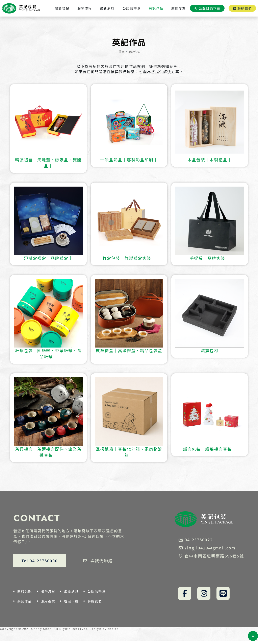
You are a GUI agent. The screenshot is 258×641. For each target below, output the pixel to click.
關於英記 (24, 591)
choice (113, 629)
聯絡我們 (94, 601)
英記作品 (24, 601)
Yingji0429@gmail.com (211, 548)
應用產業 (48, 601)
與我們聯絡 (102, 561)
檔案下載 (71, 601)
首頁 (121, 52)
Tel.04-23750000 (39, 561)
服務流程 (48, 591)
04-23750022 (199, 540)
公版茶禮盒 (96, 591)
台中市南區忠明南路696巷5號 (214, 556)
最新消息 (71, 591)
